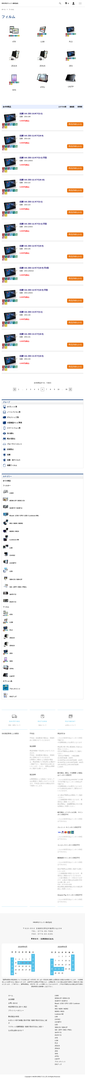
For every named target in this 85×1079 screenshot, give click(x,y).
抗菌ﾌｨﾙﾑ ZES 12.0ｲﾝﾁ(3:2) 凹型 (33, 158)
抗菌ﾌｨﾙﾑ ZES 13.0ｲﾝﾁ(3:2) (31, 312)
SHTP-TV (13, 594)
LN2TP (12, 676)
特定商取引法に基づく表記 (17, 1007)
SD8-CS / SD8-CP (16, 579)
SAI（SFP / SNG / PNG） (18, 587)
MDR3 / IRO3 (14, 531)
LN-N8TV (13, 563)
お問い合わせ (13, 1003)
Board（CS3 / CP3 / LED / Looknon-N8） (25, 515)
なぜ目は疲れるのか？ (16, 1030)
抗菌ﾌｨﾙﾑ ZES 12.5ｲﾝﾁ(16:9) (31, 246)
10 (58, 389)
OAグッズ (13, 696)
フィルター (7, 485)
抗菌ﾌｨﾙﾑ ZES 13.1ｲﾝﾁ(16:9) (31, 334)
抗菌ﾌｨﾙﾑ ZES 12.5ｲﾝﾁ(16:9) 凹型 (34, 290)
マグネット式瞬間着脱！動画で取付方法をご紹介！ (26, 1026)
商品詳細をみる (75, 124)
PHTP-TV (13, 602)
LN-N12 (12, 555)
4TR (11, 614)
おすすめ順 (62, 107)
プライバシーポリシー (16, 1010)
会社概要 (11, 999)
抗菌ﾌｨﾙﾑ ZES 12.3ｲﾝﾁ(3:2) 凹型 (33, 224)
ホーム (4, 9)
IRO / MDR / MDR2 (16, 523)
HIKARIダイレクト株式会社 (10, 3)
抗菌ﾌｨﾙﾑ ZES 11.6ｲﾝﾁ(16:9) (31, 136)
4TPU (12, 669)
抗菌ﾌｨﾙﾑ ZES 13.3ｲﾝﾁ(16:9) (31, 356)
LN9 (11, 548)
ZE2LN (12, 638)
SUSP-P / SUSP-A (16, 508)
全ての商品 (7, 481)
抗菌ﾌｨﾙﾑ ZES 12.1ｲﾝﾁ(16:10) (32, 180)
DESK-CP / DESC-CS (17, 500)
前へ (14, 389)
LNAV (12, 493)
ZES (11, 653)
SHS (11, 661)
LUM (11, 622)
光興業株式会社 (47, 939)
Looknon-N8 (14, 540)
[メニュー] (80, 3)
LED (11, 571)
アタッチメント (15, 689)
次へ (70, 389)
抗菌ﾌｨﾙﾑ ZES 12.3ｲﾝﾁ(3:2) (31, 202)
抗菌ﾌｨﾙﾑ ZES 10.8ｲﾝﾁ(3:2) (31, 114)
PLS (11, 630)
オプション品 (7, 681)
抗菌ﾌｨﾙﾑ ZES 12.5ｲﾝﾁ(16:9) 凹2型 (34, 268)
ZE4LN (12, 645)
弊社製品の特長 (13, 1016)
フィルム (11, 9)
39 (66, 389)
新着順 (80, 107)
